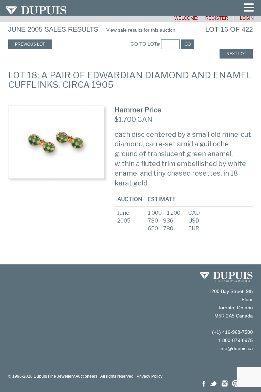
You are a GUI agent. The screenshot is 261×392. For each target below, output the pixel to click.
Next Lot (236, 53)
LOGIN (247, 18)
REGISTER (214, 18)
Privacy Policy (149, 376)
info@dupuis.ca (236, 348)
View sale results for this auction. (141, 30)
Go (188, 44)
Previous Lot (30, 44)
